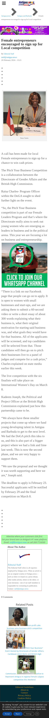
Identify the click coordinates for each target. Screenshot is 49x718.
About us (24, 690)
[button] (4, 3)
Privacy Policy (24, 695)
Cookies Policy (24, 698)
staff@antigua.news (9, 57)
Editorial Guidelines (24, 687)
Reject (18, 714)
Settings (29, 714)
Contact (24, 693)
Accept (7, 714)
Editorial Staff (9, 54)
